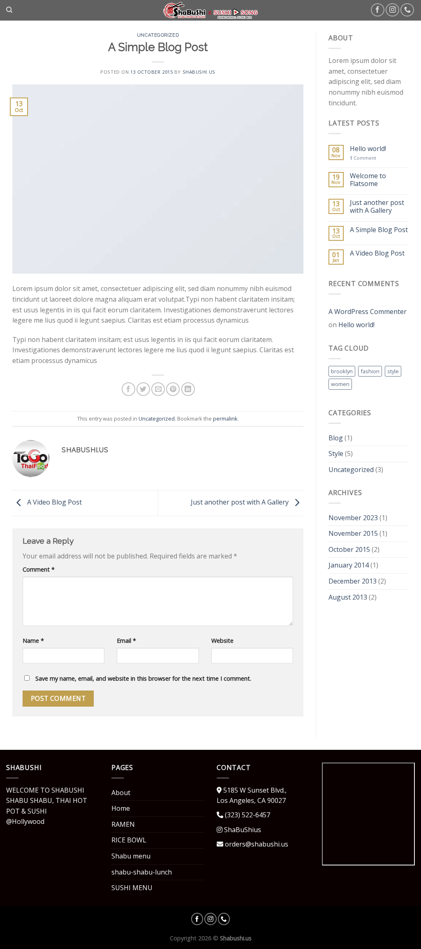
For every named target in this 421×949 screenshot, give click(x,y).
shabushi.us (199, 72)
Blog (335, 437)
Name (33, 640)
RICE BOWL (128, 839)
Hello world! (368, 149)
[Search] (9, 10)
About (120, 792)
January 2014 (348, 565)
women (340, 384)
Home (120, 808)
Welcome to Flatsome (368, 180)
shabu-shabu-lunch (141, 872)
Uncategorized (158, 35)
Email (126, 640)
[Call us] (407, 10)
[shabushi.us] (211, 10)
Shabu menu (130, 856)
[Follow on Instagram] (392, 10)
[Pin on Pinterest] (173, 389)
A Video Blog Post (53, 502)
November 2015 (353, 533)
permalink (225, 418)
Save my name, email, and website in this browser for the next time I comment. (143, 678)
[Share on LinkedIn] (188, 389)
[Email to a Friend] (158, 389)
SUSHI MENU (132, 887)
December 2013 (352, 581)
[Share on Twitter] (143, 389)
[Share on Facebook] (128, 389)
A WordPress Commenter (367, 311)
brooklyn (342, 371)
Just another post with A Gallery (240, 502)
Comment (39, 569)
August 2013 (347, 597)
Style (335, 453)
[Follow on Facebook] (377, 10)
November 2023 (353, 517)
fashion (370, 371)
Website (222, 640)
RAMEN (123, 824)
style (393, 371)
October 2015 (349, 549)
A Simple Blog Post (379, 230)
